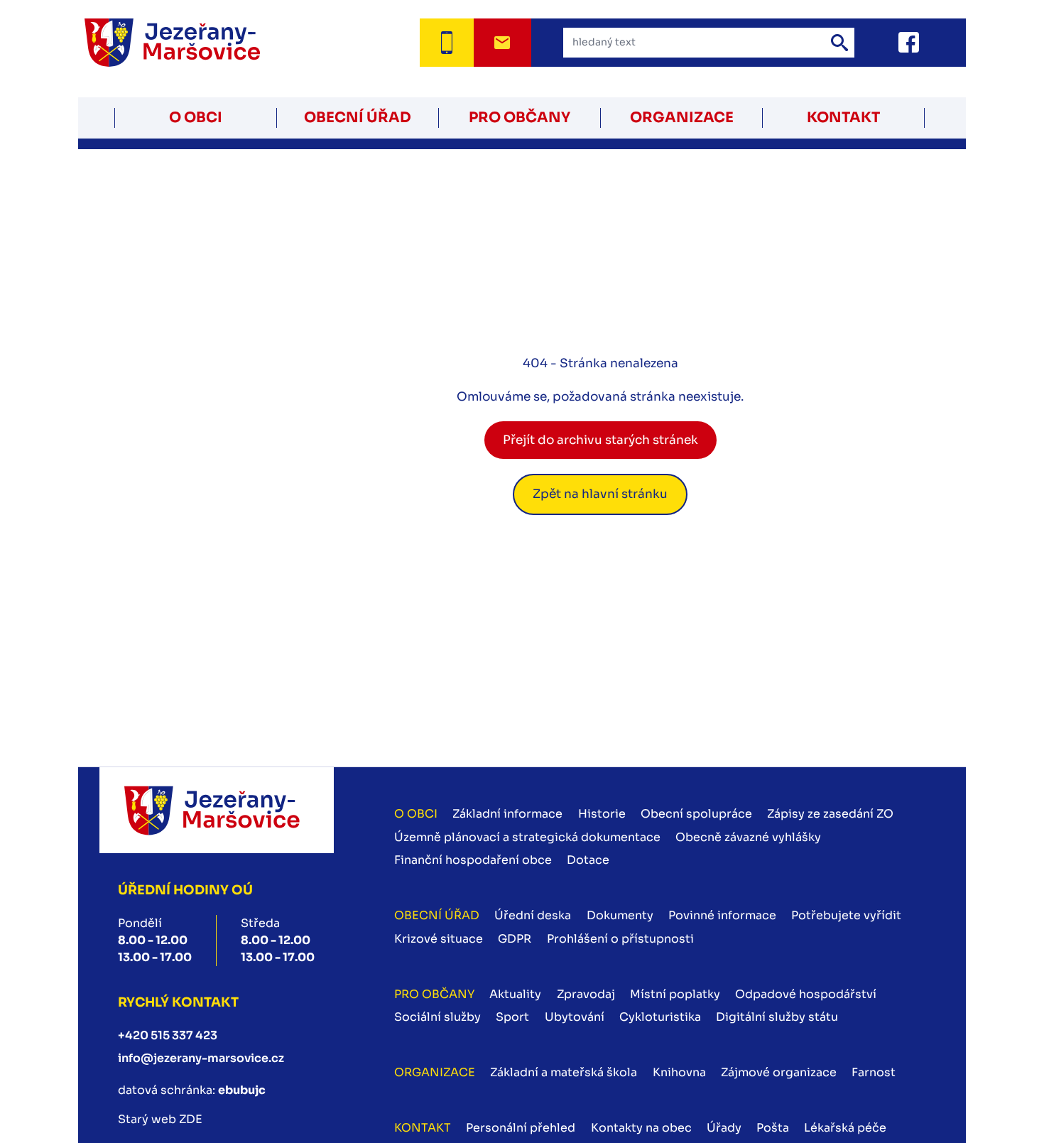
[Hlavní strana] (190, 42)
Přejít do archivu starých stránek (600, 440)
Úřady (724, 1127)
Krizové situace (438, 938)
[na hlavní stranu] (216, 810)
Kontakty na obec (641, 1127)
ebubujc (242, 1090)
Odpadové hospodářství (805, 994)
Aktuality (515, 994)
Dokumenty (620, 915)
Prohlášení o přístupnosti (620, 938)
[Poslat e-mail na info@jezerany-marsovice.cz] (502, 42)
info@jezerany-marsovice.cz (201, 1058)
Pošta (772, 1127)
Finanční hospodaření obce (473, 859)
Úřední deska (532, 915)
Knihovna (679, 1072)
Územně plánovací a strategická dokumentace (527, 837)
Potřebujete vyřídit (846, 915)
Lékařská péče (845, 1127)
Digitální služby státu (777, 1016)
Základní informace (507, 813)
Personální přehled (520, 1127)
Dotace (588, 859)
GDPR (514, 938)
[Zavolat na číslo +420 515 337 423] (446, 42)
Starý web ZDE (160, 1119)
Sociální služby (437, 1016)
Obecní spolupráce (696, 813)
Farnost (874, 1072)
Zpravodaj (586, 994)
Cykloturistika (660, 1016)
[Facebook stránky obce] (891, 42)
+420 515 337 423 (167, 1035)
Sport (512, 1016)
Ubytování (574, 1016)
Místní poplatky (675, 994)
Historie (602, 813)
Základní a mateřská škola (563, 1072)
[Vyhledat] (839, 42)
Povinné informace (722, 915)
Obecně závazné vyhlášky (748, 837)
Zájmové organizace (779, 1072)
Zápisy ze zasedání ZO (830, 813)
